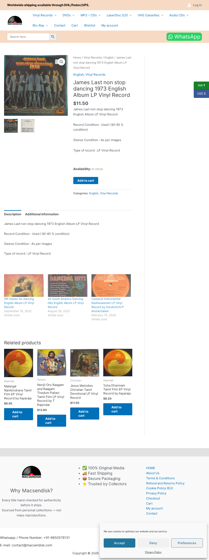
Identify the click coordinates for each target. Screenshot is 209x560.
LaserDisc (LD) (117, 15)
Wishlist (89, 25)
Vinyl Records (43, 15)
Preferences (187, 543)
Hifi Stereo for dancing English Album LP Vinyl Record (19, 303)
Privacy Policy (153, 552)
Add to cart (85, 180)
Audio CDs (177, 15)
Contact (59, 25)
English (109, 57)
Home (77, 57)
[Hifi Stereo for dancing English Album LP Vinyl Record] (24, 285)
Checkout (153, 498)
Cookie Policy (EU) (159, 488)
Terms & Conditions (160, 478)
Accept (119, 543)
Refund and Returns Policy (165, 483)
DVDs (67, 15)
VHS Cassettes (148, 15)
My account (109, 25)
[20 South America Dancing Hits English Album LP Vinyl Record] (67, 285)
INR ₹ (199, 85)
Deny (153, 543)
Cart (74, 25)
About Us (152, 473)
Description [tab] (12, 214)
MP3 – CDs (89, 15)
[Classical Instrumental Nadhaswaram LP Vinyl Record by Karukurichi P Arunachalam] (111, 285)
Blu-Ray (38, 25)
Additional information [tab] (42, 214)
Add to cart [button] (17, 414)
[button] (61, 61)
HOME (150, 468)
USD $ (200, 93)
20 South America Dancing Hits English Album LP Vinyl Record (66, 303)
